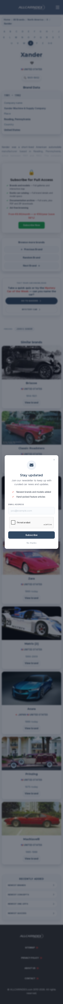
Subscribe (31, 535)
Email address (16, 504)
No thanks (31, 543)
